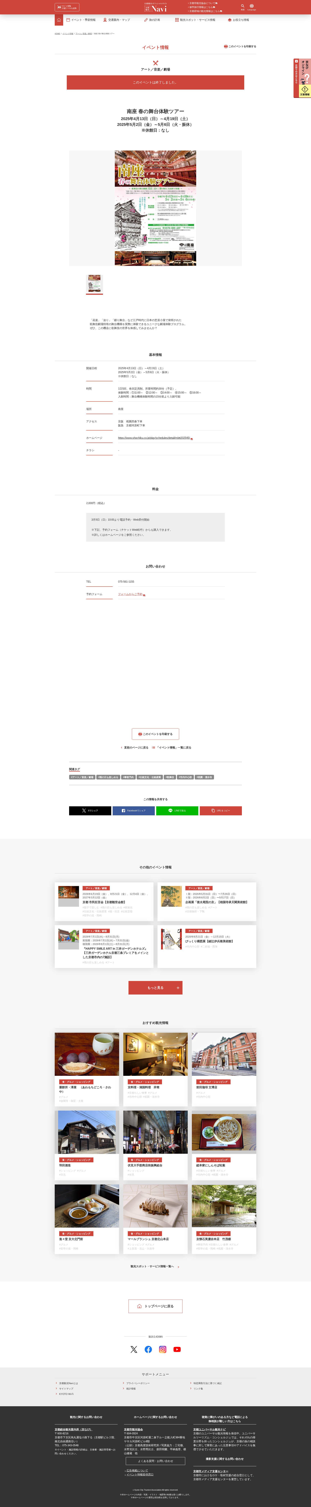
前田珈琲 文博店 (206, 1087)
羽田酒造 (65, 1165)
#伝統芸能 (126, 911)
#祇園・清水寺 (204, 777)
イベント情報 (67, 34)
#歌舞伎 (170, 777)
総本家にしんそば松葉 (210, 1165)
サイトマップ (66, 1388)
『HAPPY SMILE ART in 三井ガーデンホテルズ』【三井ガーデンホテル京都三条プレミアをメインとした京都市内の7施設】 (116, 953)
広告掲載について (137, 1470)
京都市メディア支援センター (210, 1471)
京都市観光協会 (133, 1429)
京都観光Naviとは (68, 1383)
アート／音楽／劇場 (84, 34)
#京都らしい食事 (137, 1092)
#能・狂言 (114, 911)
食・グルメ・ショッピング (76, 1081)
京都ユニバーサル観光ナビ (209, 1429)
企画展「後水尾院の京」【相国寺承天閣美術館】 (217, 902)
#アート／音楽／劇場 (82, 777)
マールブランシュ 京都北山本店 (148, 1239)
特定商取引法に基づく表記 (208, 1383)
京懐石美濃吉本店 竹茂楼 (213, 1239)
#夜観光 (127, 907)
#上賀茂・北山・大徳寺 (141, 1248)
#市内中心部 (185, 777)
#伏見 (131, 1174)
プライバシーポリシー (138, 1383)
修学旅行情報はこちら (201, 7)
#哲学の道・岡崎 (92, 915)
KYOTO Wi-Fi (66, 1394)
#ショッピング (67, 1170)
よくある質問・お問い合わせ (155, 1460)
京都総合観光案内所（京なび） (74, 1429)
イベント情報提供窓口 (140, 1474)
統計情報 (131, 1388)
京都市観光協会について (202, 3)
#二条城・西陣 (209, 946)
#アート (212, 907)
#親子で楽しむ (91, 907)
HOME (57, 34)
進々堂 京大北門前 (71, 1239)
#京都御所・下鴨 (194, 911)
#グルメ (63, 1096)
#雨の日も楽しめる (108, 777)
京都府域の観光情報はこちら (205, 11)
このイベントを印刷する (242, 46)
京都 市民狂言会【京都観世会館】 (105, 902)
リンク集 (198, 1388)
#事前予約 (128, 777)
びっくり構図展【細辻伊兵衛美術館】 (209, 941)
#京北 (62, 1174)
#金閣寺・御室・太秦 (71, 1100)
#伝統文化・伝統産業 (150, 777)
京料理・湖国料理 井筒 (143, 1087)
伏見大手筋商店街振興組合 (145, 1165)
